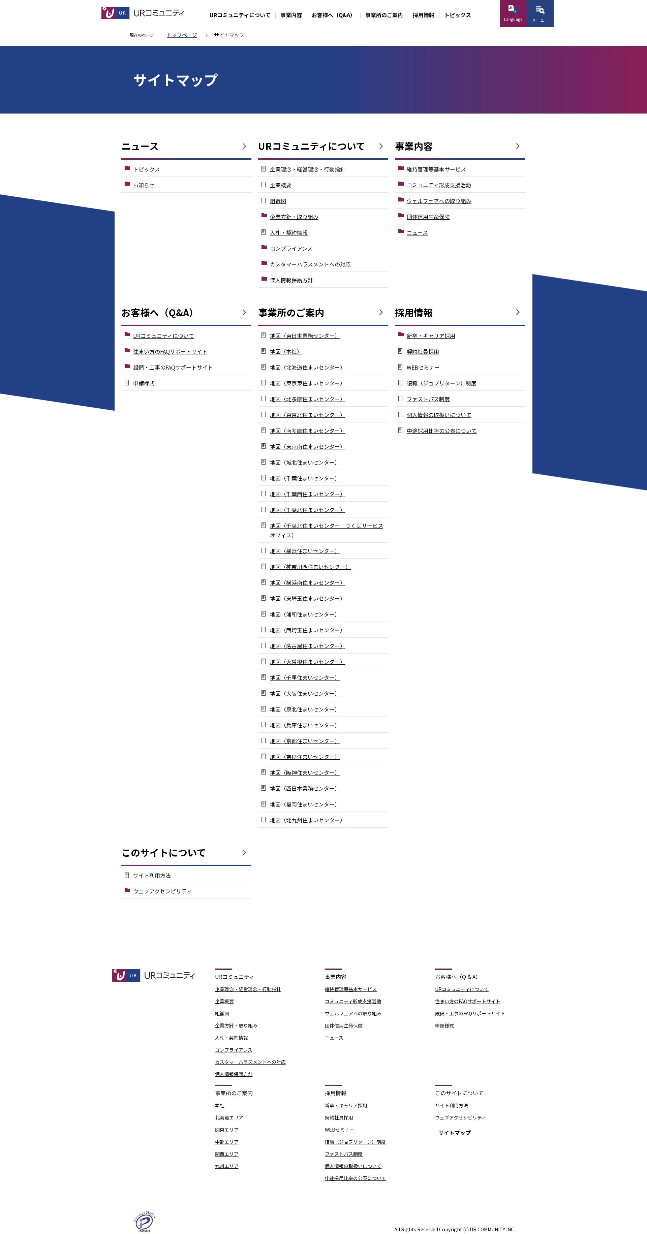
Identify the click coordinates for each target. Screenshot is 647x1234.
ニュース (140, 146)
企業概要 (280, 185)
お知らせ (144, 185)
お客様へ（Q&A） (334, 15)
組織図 (278, 201)
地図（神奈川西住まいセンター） (310, 567)
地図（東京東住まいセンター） (307, 383)
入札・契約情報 (289, 232)
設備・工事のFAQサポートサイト (173, 367)
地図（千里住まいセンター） (305, 677)
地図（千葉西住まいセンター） (307, 494)
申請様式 (144, 383)
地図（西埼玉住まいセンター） (307, 630)
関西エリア (227, 1153)
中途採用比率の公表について (442, 430)
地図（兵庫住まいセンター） (305, 725)
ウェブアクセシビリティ (162, 891)
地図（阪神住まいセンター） (305, 772)
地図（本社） (286, 351)
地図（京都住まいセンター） (305, 741)
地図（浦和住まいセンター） (305, 614)
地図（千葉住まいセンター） (305, 478)
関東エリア (227, 1129)
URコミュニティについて (240, 15)
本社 (219, 1105)
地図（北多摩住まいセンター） (307, 399)
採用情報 (423, 15)
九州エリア (227, 1166)
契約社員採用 (423, 351)
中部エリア (227, 1141)
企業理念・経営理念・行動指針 (307, 169)
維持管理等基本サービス (436, 169)
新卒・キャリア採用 (431, 335)
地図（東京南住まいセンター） (307, 446)
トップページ (182, 34)
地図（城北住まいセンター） (305, 462)
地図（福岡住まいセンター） (305, 804)
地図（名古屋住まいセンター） (307, 646)
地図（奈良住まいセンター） (305, 757)
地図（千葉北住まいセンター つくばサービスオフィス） (326, 530)
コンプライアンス (291, 248)
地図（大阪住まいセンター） (305, 693)
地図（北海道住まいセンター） (307, 367)
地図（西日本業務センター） (305, 788)
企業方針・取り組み (294, 217)
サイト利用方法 (152, 875)
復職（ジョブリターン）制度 (441, 383)
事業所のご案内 (384, 15)
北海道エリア (229, 1117)
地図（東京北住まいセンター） (307, 415)
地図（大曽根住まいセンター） (307, 662)
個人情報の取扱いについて (439, 415)
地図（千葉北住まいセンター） (307, 510)
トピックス (457, 15)
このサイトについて (163, 852)
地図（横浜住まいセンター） (305, 551)
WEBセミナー (423, 367)
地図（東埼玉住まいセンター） (307, 598)
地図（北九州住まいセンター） (307, 820)
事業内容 (291, 15)
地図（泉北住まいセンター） (305, 709)
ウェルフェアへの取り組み (439, 201)
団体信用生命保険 (428, 217)
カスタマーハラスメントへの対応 (310, 264)
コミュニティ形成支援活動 (439, 185)
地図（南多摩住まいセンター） (307, 430)
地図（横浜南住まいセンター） (307, 582)
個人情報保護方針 (291, 280)
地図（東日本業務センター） (305, 335)
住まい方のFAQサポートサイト (170, 351)
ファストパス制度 (428, 399)
